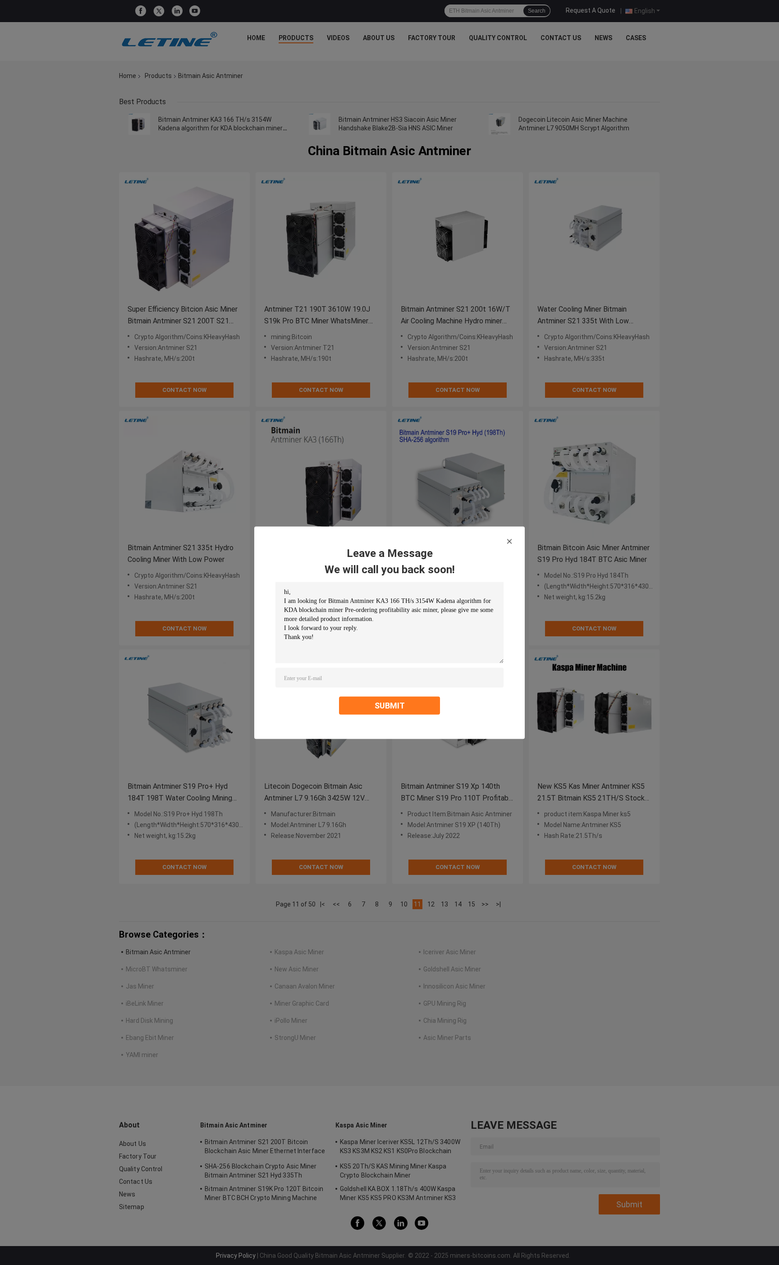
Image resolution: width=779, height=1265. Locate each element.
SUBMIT (390, 705)
